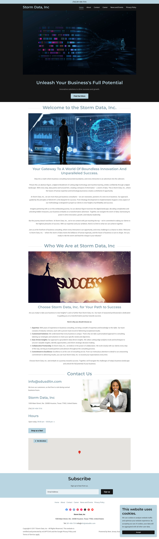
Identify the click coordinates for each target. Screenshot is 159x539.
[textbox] (72, 491)
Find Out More (79, 96)
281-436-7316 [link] (81, 2)
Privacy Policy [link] (131, 7)
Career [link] (105, 7)
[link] (36, 8)
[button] (53, 422)
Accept (138, 532)
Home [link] (81, 7)
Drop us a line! (37, 431)
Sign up (107, 492)
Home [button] (57, 502)
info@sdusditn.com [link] (88, 523)
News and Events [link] (117, 7)
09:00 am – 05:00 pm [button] (45, 422)
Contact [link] (97, 7)
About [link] (88, 7)
